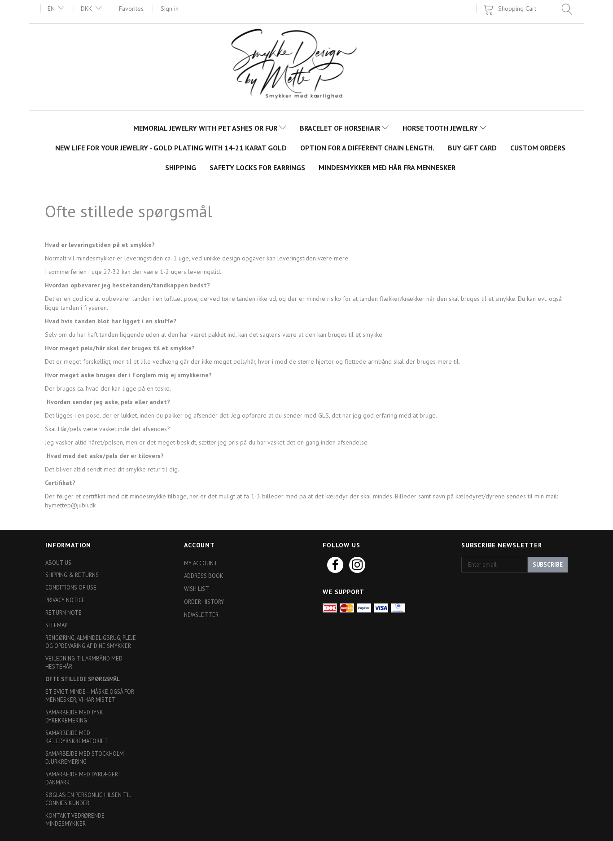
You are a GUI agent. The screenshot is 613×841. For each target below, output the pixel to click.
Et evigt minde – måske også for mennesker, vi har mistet (89, 695)
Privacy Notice (65, 599)
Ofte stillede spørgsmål (82, 678)
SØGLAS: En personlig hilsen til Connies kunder (88, 798)
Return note (63, 612)
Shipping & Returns (72, 574)
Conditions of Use (70, 587)
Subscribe (548, 564)
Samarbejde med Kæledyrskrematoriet (76, 736)
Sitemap (56, 625)
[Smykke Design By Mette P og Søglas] (306, 66)
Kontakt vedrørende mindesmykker (75, 819)
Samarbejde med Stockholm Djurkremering (84, 757)
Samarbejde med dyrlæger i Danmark (83, 778)
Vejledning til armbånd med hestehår (84, 662)
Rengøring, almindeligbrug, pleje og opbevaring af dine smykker (90, 641)
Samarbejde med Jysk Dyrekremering (74, 716)
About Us (58, 562)
